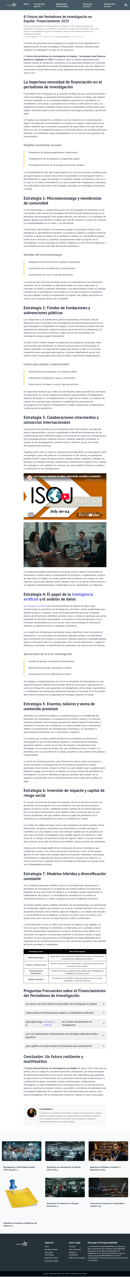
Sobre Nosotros (75, 1249)
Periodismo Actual (51, 1261)
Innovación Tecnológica (49, 1253)
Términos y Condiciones (73, 1253)
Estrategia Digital (51, 1249)
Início (47, 1246)
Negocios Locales (51, 1258)
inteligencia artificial (37, 605)
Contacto (72, 1246)
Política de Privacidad (77, 1258)
